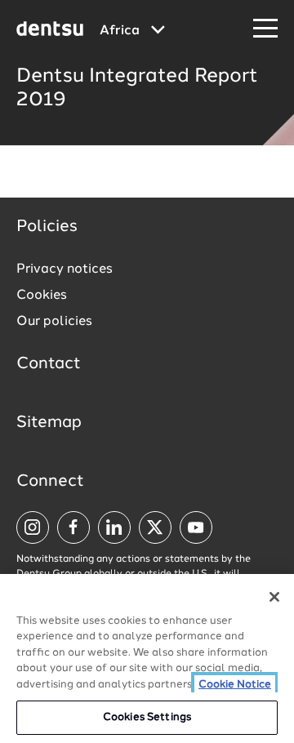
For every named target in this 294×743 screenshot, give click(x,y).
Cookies (41, 295)
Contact (48, 364)
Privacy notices (64, 269)
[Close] (274, 597)
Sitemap (49, 423)
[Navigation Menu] (265, 29)
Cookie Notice (234, 684)
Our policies (54, 321)
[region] (147, 658)
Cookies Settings (147, 717)
